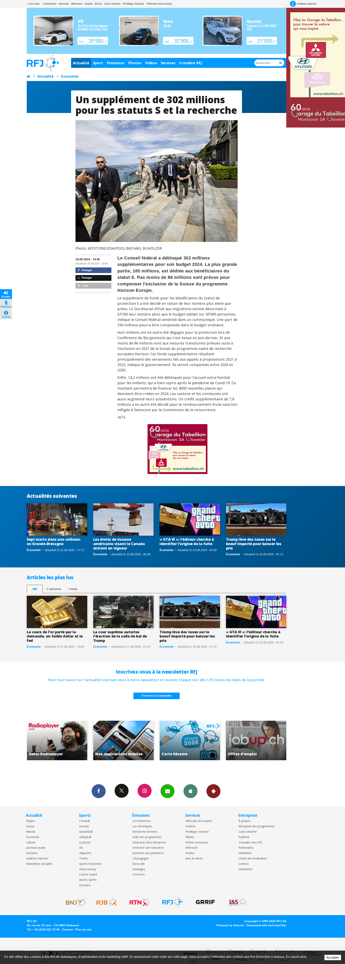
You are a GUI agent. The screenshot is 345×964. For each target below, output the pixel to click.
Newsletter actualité (39, 864)
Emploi (88, 3)
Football (84, 821)
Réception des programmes (257, 826)
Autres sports (88, 880)
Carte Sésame (112, 3)
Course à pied (88, 874)
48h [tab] (34, 589)
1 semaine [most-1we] (53, 589)
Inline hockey (87, 869)
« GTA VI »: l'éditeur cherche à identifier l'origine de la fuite (187, 541)
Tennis (83, 858)
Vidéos (151, 62)
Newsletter (246, 869)
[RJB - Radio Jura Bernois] (107, 902)
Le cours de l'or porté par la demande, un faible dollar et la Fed (55, 636)
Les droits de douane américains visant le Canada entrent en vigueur (119, 543)
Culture (30, 842)
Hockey (84, 826)
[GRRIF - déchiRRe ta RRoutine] (205, 902)
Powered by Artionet (230, 925)
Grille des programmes (147, 837)
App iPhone (190, 791)
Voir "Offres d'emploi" (190, 740)
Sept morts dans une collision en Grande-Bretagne (53, 541)
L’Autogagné (140, 858)
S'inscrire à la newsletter (156, 695)
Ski (81, 847)
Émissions (115, 62)
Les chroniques (142, 826)
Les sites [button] (34, 3)
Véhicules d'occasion (198, 821)
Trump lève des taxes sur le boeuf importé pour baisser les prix (253, 543)
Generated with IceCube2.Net (266, 925)
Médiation (245, 853)
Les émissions (141, 821)
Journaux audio (36, 847)
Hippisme (85, 853)
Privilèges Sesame (197, 831)
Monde (30, 831)
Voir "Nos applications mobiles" (57, 740)
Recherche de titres (144, 831)
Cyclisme (85, 842)
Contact (244, 864)
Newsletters (167, 791)
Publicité (244, 837)
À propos (244, 821)
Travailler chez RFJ (250, 842)
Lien (85, 285)
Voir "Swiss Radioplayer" (256, 740)
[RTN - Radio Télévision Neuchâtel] (140, 902)
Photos (134, 62)
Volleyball (85, 837)
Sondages (138, 869)
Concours (138, 874)
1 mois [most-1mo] (72, 589)
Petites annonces (196, 842)
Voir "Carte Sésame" (123, 740)
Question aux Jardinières (148, 853)
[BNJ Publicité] (74, 902)
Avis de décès (194, 858)
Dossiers (32, 853)
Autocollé (138, 864)
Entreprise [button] (50, 3)
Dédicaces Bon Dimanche (149, 842)
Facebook (99, 791)
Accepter (332, 957)
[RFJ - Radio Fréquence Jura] (172, 902)
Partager (86, 270)
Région (30, 821)
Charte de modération (253, 858)
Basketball (86, 831)
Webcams (76, 3)
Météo (189, 837)
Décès (98, 3)
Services (168, 62)
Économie (69, 76)
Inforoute (64, 3)
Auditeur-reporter (307, 3)
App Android (213, 791)
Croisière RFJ (190, 62)
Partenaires (246, 847)
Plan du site (83, 929)
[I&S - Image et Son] (238, 902)
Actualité (81, 62)
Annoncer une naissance (148, 847)
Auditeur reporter (37, 858)
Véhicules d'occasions (159, 3)
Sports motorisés (90, 864)
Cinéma (190, 826)
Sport (98, 62)
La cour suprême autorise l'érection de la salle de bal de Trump (120, 636)
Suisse (30, 826)
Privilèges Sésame (133, 3)
